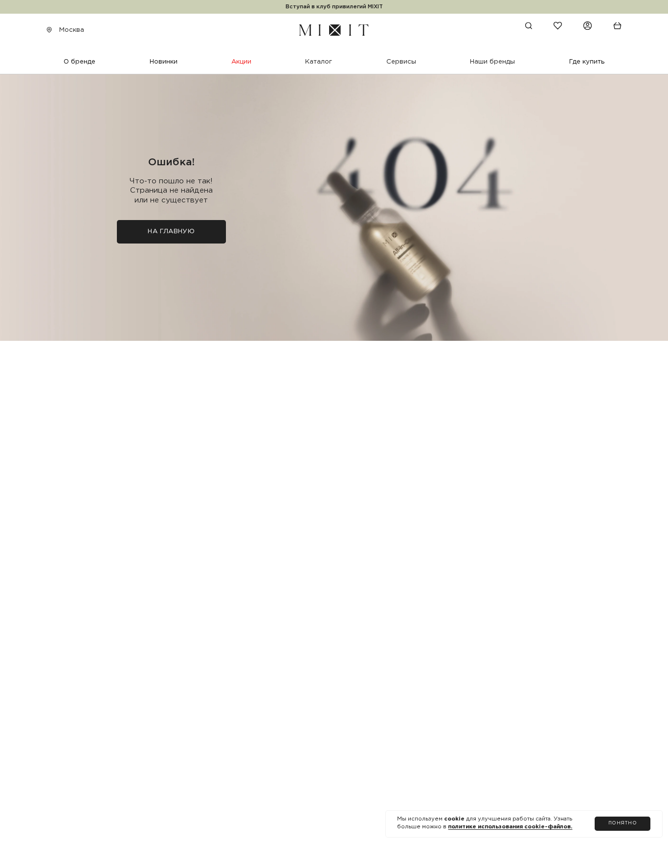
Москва (71, 30)
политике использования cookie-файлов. (510, 826)
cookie (455, 819)
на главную (171, 231)
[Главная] (334, 30)
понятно (622, 823)
